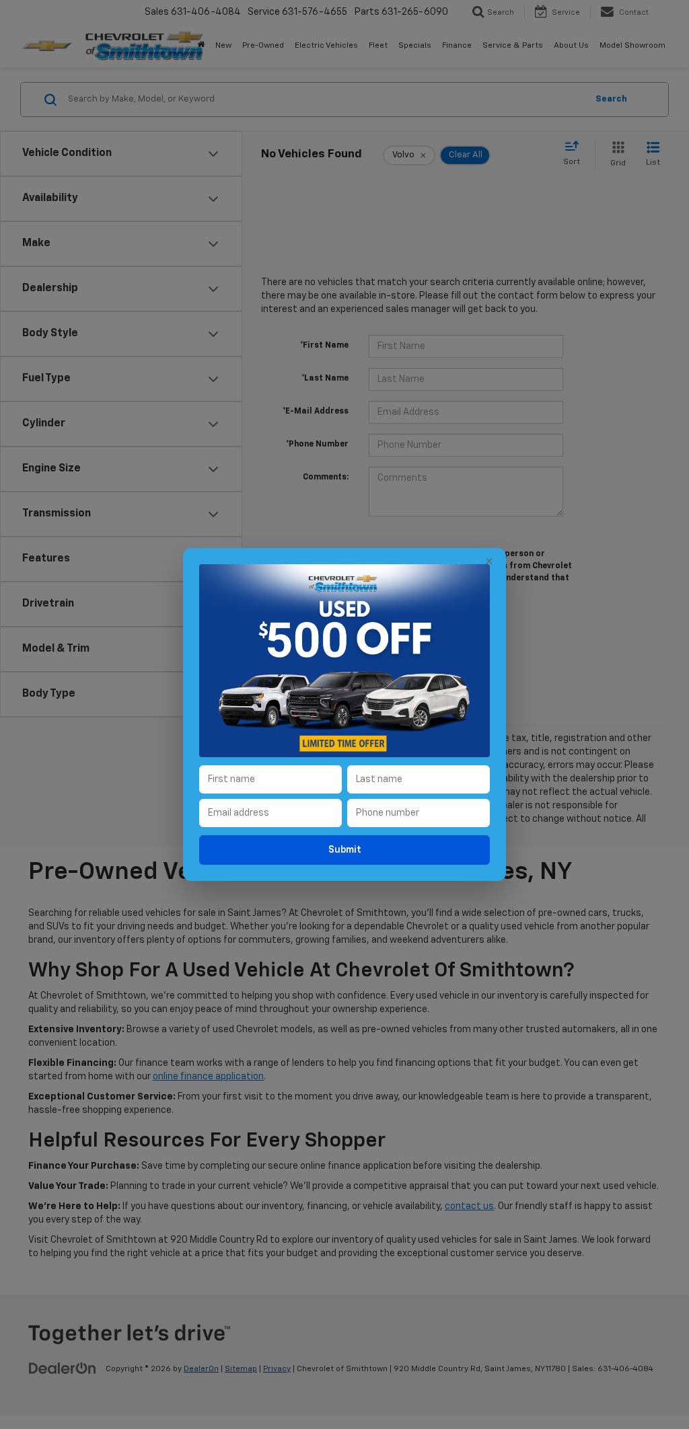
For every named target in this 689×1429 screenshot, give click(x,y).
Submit (344, 850)
